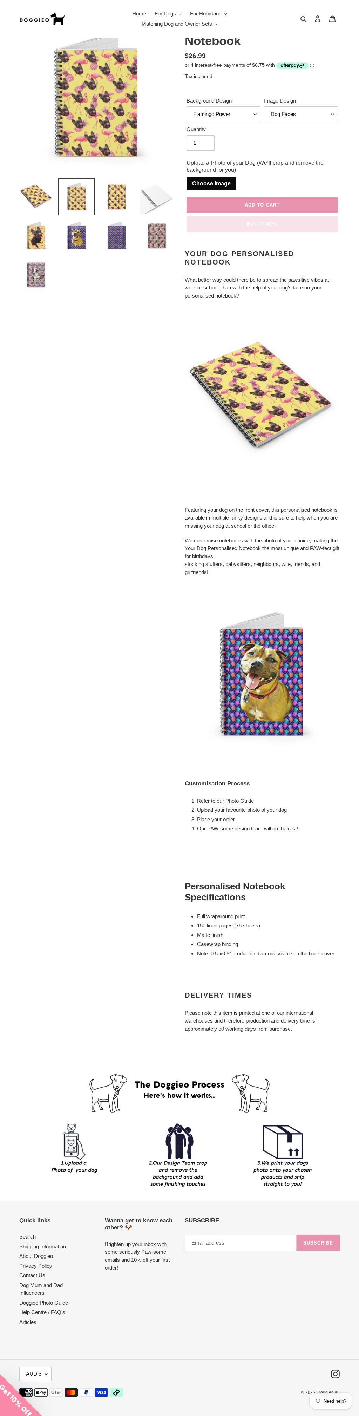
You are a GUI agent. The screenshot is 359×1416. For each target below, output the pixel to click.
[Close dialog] (327, 595)
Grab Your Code (100, 780)
